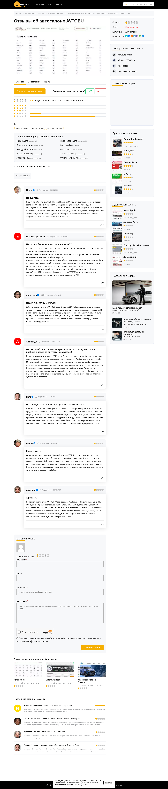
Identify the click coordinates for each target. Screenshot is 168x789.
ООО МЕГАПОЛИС (21, 128)
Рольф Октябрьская (133, 139)
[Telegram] (134, 36)
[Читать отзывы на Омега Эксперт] (60, 669)
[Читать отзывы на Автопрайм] (28, 669)
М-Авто (127, 174)
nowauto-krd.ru (125, 54)
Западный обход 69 (127, 71)
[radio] (38, 555)
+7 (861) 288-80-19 (126, 60)
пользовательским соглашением (83, 638)
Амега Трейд (129, 210)
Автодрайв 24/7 (29, 149)
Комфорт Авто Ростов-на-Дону (138, 245)
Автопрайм (71, 145)
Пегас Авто (26, 140)
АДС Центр (128, 150)
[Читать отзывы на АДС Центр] (117, 154)
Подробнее (83, 785)
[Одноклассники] (132, 36)
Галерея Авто (130, 162)
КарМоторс (129, 233)
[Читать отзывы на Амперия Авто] (117, 225)
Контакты (58, 4)
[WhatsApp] (140, 36)
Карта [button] (47, 81)
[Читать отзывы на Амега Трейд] (117, 214)
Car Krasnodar (72, 153)
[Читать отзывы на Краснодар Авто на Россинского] (92, 669)
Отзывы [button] (20, 81)
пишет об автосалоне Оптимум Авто (51, 745)
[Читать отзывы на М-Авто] (117, 177)
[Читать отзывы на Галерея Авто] (117, 166)
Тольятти (127, 181)
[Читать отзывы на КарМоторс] (117, 237)
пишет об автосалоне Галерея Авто (48, 705)
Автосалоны (131, 31)
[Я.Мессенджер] (126, 36)
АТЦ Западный (29, 153)
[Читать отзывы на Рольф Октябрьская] (117, 142)
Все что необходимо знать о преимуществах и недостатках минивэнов (137, 321)
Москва (126, 229)
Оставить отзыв (92, 647)
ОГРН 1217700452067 (54, 128)
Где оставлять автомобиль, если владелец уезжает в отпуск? (127, 309)
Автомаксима (28, 157)
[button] (102, 224)
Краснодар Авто (73, 140)
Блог (49, 4)
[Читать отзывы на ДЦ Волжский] (117, 260)
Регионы (40, 4)
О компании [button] (34, 81)
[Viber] (137, 36)
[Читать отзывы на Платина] (117, 189)
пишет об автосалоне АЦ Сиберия (52, 718)
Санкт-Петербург (130, 146)
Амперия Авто (130, 222)
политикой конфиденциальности (32, 641)
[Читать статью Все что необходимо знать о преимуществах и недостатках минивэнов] (117, 323)
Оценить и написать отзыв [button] (29, 91)
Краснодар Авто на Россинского (87, 680)
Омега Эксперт (53, 679)
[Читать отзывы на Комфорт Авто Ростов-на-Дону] (117, 249)
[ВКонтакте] (129, 36)
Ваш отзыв (21, 601)
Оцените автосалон (26, 556)
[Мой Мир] (143, 36)
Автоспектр (71, 149)
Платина (127, 185)
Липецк (126, 169)
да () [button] (89, 91)
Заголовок (21, 587)
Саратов (126, 193)
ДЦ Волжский (130, 257)
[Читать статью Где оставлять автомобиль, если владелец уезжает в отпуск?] (132, 292)
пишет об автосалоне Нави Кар (44, 732)
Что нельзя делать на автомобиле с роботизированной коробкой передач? (133, 334)
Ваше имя (21, 559)
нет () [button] (100, 91)
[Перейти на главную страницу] (22, 4)
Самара (126, 158)
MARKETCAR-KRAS (74, 157)
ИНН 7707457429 (38, 128)
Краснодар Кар (29, 145)
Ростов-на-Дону (130, 217)
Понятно (108, 783)
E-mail (19, 573)
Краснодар (123, 65)
